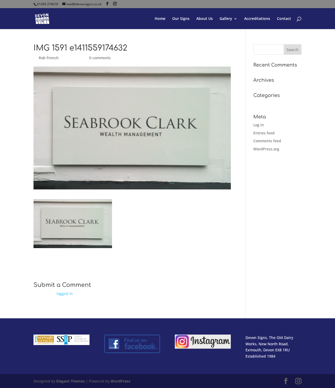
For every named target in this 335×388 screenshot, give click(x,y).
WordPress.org (266, 148)
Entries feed (264, 132)
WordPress (120, 381)
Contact (284, 19)
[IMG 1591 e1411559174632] (73, 244)
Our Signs (180, 19)
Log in (258, 124)
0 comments (100, 57)
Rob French (49, 57)
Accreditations (257, 19)
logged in (65, 293)
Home (160, 19)
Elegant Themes (70, 381)
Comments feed (267, 140)
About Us (204, 19)
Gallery (226, 19)
